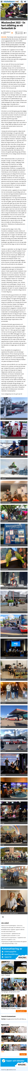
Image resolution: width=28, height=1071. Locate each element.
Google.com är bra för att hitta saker (14, 1019)
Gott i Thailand (5, 975)
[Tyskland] (14, 647)
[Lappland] (14, 407)
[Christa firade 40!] (5, 1029)
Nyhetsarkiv (5, 1025)
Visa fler (23, 1054)
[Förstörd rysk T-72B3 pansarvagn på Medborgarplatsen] (4, 1038)
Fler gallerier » (21, 1011)
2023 (2, 1043)
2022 (2, 1052)
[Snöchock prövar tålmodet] (22, 1029)
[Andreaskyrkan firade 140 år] (17, 1038)
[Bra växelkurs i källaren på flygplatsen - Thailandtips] (17, 1047)
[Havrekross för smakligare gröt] (14, 1029)
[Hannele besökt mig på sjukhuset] (14, 901)
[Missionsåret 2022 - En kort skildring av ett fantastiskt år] (4, 1047)
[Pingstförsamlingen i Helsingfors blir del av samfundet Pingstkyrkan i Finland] (11, 1038)
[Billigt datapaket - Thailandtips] (11, 1047)
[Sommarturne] (14, 512)
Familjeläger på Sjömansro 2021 (10, 992)
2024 (2, 1034)
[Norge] (14, 787)
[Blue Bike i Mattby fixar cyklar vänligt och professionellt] (23, 1038)
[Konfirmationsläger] (14, 491)
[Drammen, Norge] (14, 10)
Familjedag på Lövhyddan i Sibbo (10, 1008)
